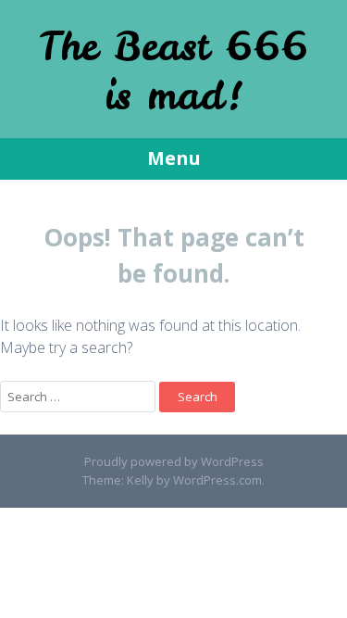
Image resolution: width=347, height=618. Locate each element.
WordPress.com (217, 480)
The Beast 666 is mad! (173, 70)
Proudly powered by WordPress (174, 461)
